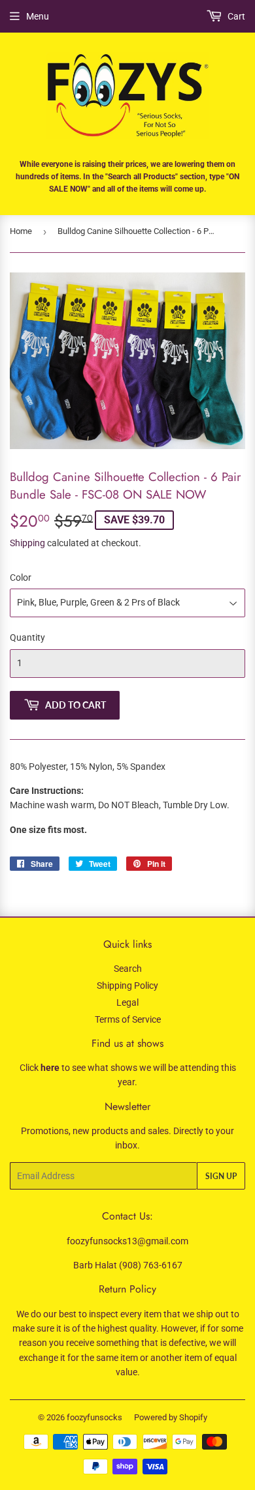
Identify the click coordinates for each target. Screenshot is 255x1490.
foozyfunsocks (94, 1417)
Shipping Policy (127, 985)
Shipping (27, 543)
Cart (235, 16)
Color (20, 577)
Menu (37, 16)
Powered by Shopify (170, 1417)
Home (21, 231)
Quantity (27, 637)
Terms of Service (128, 1019)
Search (128, 968)
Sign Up (221, 1176)
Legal (127, 1002)
